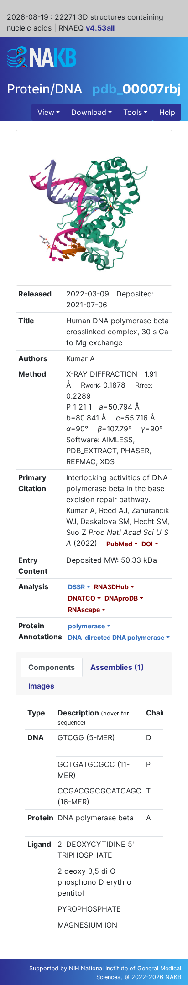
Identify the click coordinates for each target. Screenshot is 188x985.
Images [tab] (41, 685)
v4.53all (100, 27)
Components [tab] (51, 667)
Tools (132, 112)
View (45, 112)
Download (88, 112)
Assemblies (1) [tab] (117, 667)
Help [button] (167, 112)
